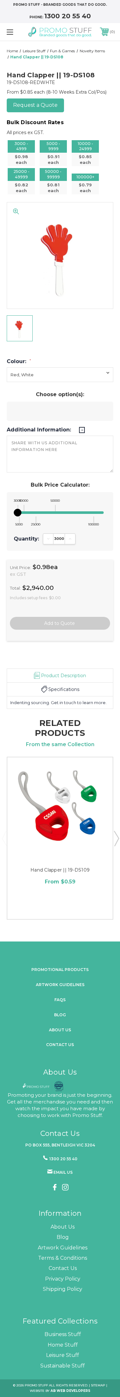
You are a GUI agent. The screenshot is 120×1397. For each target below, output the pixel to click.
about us (60, 1029)
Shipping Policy (62, 1289)
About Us (63, 1227)
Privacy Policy (62, 1279)
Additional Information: (40, 429)
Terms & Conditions (62, 1258)
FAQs (60, 999)
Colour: (19, 361)
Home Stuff (63, 1345)
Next (116, 838)
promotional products (60, 969)
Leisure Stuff (62, 1355)
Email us (63, 1172)
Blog (60, 1014)
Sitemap (98, 1385)
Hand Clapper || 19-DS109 (60, 870)
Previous (4, 838)
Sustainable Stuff (62, 1366)
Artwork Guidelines (60, 984)
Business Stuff (62, 1334)
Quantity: (26, 538)
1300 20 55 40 (67, 16)
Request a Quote (35, 105)
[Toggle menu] (17, 32)
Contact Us (60, 1044)
